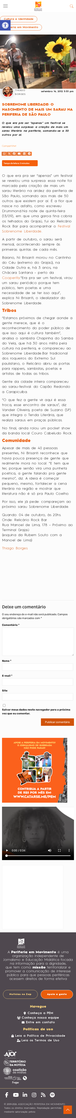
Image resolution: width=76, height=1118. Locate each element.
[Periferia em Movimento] (38, 6)
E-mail (7, 675)
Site (4, 690)
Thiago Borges (15, 548)
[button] (4, 154)
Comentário (10, 624)
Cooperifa (11, 278)
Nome (6, 660)
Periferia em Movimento (21, 27)
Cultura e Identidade (18, 19)
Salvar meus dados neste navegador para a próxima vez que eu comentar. (36, 711)
